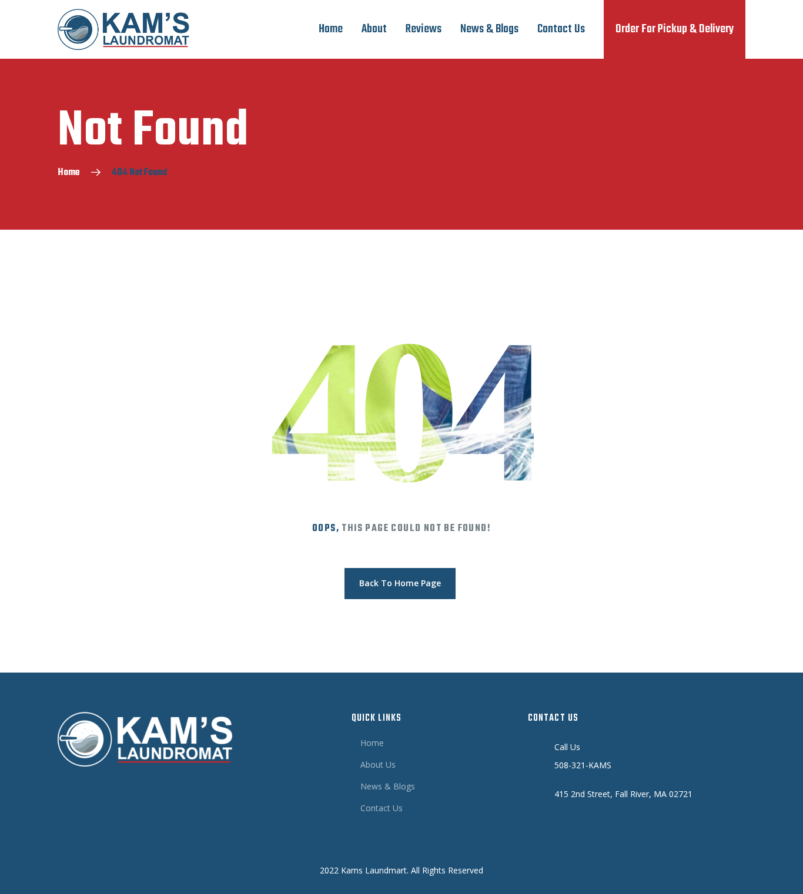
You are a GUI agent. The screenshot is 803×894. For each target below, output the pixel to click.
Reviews (423, 29)
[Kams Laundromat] (124, 29)
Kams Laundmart (374, 870)
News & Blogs (489, 29)
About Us (378, 764)
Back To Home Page (400, 583)
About (374, 29)
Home (331, 29)
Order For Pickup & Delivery (674, 29)
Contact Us (561, 29)
